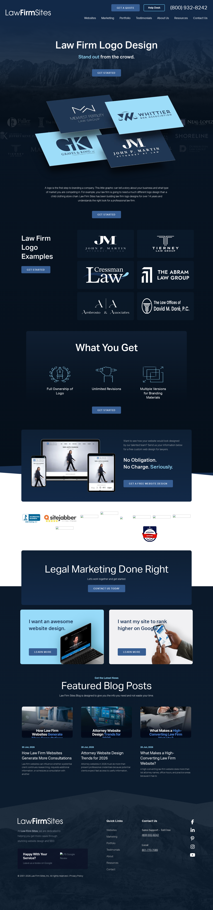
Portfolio (125, 18)
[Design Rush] (182, 518)
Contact (110, 869)
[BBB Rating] (31, 518)
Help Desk (154, 8)
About (109, 856)
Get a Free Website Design (148, 484)
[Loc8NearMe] (149, 534)
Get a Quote (125, 8)
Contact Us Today (106, 588)
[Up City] (125, 518)
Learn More (43, 652)
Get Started (106, 73)
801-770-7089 (150, 850)
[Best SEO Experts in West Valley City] (109, 518)
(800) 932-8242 (188, 7)
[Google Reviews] (89, 518)
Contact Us (200, 18)
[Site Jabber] (60, 518)
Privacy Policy (76, 876)
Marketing (107, 18)
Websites (90, 18)
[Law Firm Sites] (28, 12)
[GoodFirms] (64, 534)
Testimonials (144, 18)
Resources (181, 18)
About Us (163, 18)
